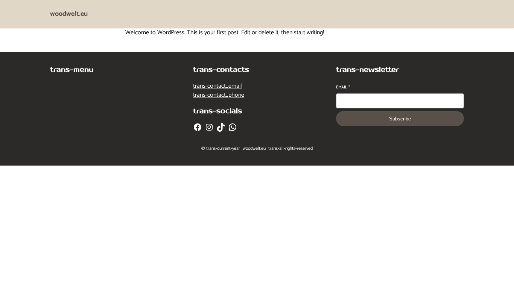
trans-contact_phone (218, 95)
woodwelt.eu (69, 14)
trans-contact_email (217, 86)
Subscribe (400, 119)
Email (343, 87)
